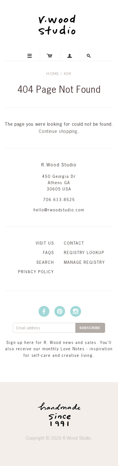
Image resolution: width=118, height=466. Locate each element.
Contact (74, 243)
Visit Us (45, 243)
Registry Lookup (84, 252)
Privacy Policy (36, 271)
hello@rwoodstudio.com (59, 210)
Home (52, 73)
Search (45, 262)
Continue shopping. (59, 131)
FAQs (48, 252)
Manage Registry (84, 262)
